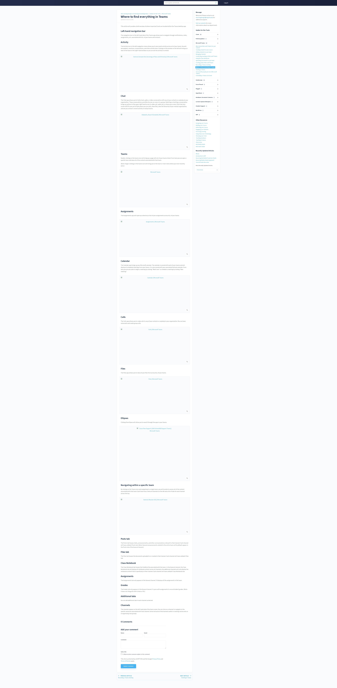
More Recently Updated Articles (204, 165)
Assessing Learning (201, 132)
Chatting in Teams (200, 70)
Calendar (125, 261)
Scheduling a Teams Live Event (204, 75)
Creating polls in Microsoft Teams (204, 63)
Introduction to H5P (201, 156)
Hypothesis (200, 93)
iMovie (197, 154)
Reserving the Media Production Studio (206, 158)
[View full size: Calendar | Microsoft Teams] (154, 294)
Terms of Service (126, 661)
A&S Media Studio (200, 144)
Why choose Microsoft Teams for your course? (206, 47)
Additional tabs (128, 596)
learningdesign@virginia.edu (204, 18)
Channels (125, 605)
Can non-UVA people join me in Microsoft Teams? (206, 72)
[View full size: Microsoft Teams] (154, 188)
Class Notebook (128, 563)
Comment (123, 640)
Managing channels (201, 54)
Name (122, 633)
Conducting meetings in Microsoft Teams (206, 56)
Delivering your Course (202, 127)
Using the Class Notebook (202, 58)
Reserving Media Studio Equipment (205, 160)
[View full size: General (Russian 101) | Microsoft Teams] (154, 516)
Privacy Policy (156, 659)
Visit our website (201, 23)
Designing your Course (202, 123)
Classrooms (199, 142)
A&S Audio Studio (200, 146)
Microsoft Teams (166, 14)
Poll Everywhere (201, 39)
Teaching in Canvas (201, 140)
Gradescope (200, 80)
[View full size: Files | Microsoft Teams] (154, 395)
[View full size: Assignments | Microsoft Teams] (154, 238)
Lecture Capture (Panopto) (204, 102)
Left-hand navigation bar (133, 31)
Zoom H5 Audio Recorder (202, 162)
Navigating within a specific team (137, 485)
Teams (124, 154)
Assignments (127, 211)
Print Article (200, 170)
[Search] (216, 3)
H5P (198, 115)
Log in (226, 3)
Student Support (201, 106)
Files (123, 368)
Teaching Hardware (201, 138)
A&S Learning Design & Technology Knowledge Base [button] (117, 3)
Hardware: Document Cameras (205, 97)
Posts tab (125, 538)
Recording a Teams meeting (203, 65)
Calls (123, 317)
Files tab (125, 552)
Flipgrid (199, 89)
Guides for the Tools (155, 14)
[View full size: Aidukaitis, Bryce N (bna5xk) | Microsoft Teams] (154, 131)
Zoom (198, 34)
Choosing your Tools (201, 136)
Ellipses (124, 418)
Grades (124, 585)
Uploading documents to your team (205, 60)
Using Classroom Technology (203, 134)
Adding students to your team (204, 52)
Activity (124, 42)
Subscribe (123, 652)
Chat (123, 96)
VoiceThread (200, 84)
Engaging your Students (202, 129)
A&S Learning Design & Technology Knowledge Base (134, 14)
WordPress (199, 110)
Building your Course (201, 125)
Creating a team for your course (204, 50)
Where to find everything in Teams (144, 17)
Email (145, 633)
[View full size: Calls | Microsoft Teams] (154, 345)
